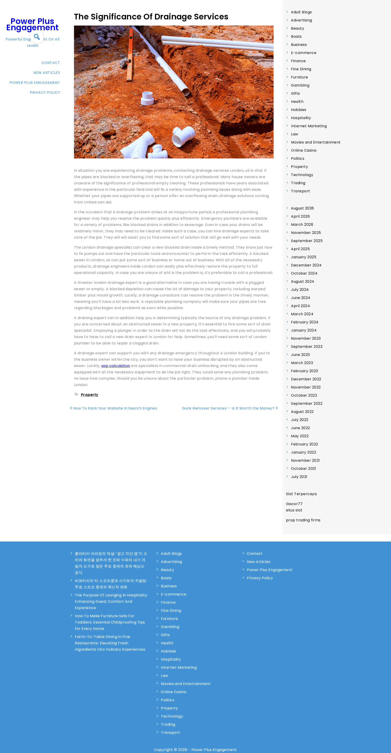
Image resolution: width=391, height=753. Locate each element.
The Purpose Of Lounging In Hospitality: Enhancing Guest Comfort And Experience (111, 601)
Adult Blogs (301, 12)
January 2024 (304, 330)
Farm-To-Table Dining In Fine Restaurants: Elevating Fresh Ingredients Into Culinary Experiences (110, 643)
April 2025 (300, 249)
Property (89, 394)
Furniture (299, 77)
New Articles (46, 72)
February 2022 (304, 444)
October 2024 (304, 273)
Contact (50, 62)
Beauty (297, 28)
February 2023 (304, 371)
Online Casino (304, 150)
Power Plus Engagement (32, 24)
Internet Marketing (309, 126)
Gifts (295, 93)
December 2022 (306, 379)
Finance (298, 61)
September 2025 (307, 240)
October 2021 (303, 468)
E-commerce (303, 52)
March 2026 (302, 224)
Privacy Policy (45, 92)
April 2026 (300, 216)
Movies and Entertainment (316, 142)
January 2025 (303, 257)
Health (297, 101)
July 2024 (300, 289)
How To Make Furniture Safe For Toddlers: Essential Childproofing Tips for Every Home (110, 622)
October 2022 (304, 395)
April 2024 (300, 305)
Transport (300, 191)
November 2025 (306, 232)
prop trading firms (303, 520)
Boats (296, 36)
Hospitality (301, 117)
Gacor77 (294, 503)
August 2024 (302, 281)
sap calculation (115, 365)
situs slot (294, 510)
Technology (302, 174)
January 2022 (303, 452)
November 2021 (305, 460)
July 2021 (299, 476)
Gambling (300, 85)
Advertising (301, 20)
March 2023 (302, 362)
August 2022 (302, 411)
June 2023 (300, 354)
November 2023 (306, 338)
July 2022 (299, 419)
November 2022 (306, 387)
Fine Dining (301, 69)
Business (299, 44)
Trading (298, 183)
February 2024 (304, 322)
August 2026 (302, 208)
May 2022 (300, 436)
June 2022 (300, 428)
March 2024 (302, 314)
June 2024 (300, 297)
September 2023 (306, 346)
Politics (297, 158)
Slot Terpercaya (301, 494)
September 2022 (306, 403)
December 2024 (306, 265)
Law (294, 134)
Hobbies (298, 109)
